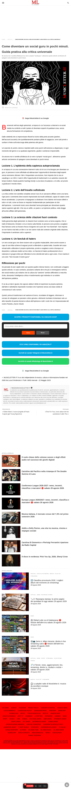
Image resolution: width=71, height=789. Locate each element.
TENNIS (33, 660)
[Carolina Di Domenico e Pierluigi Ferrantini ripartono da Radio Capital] (11, 546)
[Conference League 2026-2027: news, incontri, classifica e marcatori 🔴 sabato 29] (11, 489)
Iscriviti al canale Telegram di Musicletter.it (35, 353)
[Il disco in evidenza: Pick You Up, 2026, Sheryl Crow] (11, 560)
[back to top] (67, 784)
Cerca (28, 332)
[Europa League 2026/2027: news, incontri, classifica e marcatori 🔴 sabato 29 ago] (11, 504)
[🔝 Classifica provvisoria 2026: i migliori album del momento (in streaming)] (15, 581)
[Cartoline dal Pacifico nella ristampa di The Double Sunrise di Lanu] (11, 475)
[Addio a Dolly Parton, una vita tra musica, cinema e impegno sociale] (11, 532)
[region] (35, 20)
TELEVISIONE (58, 658)
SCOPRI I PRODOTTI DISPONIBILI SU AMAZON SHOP (35, 317)
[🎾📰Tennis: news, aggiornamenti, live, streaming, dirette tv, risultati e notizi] (15, 666)
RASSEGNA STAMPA (47, 594)
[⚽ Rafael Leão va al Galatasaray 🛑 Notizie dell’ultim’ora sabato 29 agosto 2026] (15, 623)
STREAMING (34, 576)
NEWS (38, 594)
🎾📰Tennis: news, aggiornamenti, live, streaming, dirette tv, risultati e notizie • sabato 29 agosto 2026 (47, 667)
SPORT (43, 658)
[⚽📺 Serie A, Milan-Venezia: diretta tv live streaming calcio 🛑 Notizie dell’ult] (15, 644)
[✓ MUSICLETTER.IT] (35, 2)
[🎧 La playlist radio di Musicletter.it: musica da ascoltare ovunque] (15, 687)
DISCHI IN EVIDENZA (43, 573)
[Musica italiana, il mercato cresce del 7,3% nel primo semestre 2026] (11, 518)
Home (3, 39)
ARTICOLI (10, 39)
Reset (42, 332)
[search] (68, 3)
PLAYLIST (58, 573)
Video (44, 785)
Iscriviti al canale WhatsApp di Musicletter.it (35, 361)
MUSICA (52, 573)
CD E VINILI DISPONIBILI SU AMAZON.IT (35, 344)
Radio (40, 785)
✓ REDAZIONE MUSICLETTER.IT (20, 388)
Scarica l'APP (30, 785)
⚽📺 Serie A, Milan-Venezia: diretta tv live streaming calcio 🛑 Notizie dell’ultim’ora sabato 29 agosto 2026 (48, 643)
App (36, 785)
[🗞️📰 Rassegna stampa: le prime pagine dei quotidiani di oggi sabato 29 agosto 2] (15, 602)
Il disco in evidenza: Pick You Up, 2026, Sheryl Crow (45, 557)
